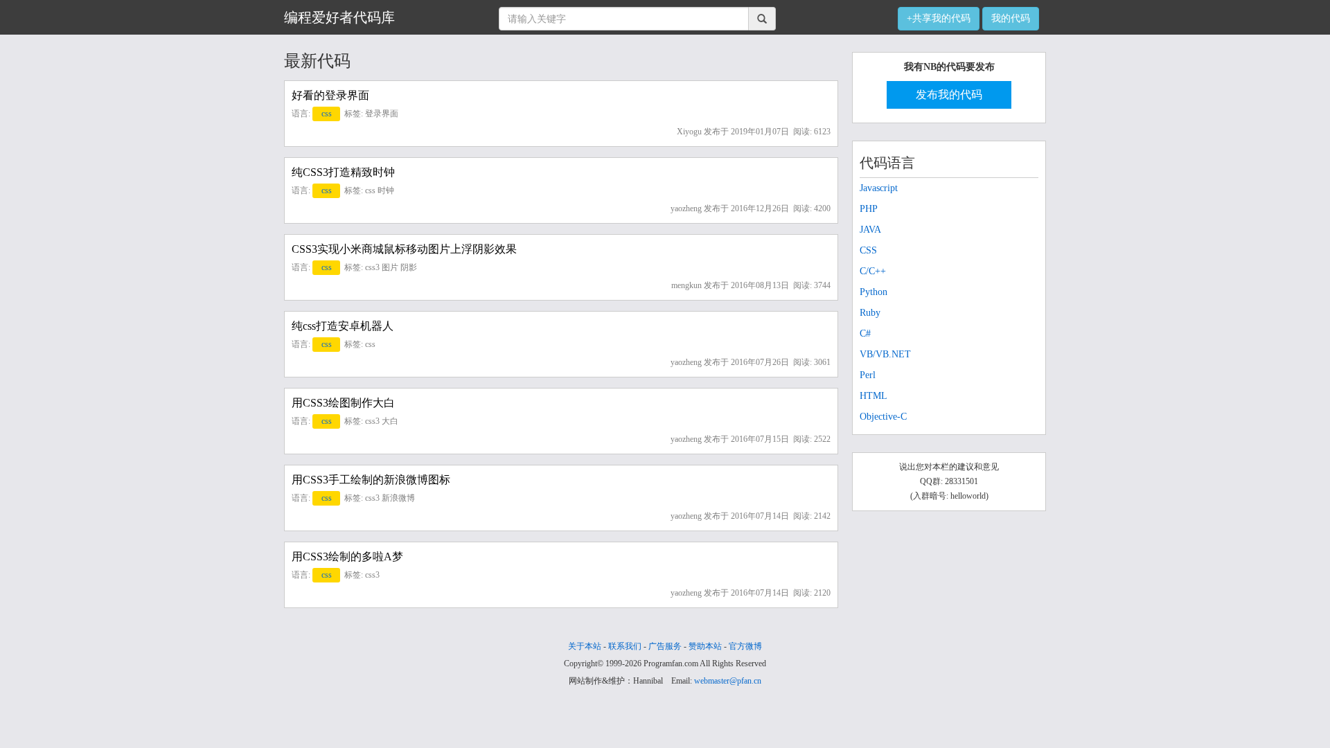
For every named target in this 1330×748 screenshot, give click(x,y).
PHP (869, 209)
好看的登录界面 (330, 95)
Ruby (870, 313)
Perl (868, 375)
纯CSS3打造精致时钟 (343, 172)
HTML (873, 396)
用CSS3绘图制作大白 (343, 403)
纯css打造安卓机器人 (342, 326)
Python (873, 292)
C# (865, 333)
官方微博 (745, 646)
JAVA (870, 229)
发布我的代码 (949, 94)
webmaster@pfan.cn (727, 681)
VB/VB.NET (885, 354)
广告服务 (665, 646)
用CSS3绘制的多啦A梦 (347, 556)
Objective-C (883, 416)
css (326, 113)
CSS (868, 250)
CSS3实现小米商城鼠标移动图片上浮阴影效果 (404, 249)
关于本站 (584, 646)
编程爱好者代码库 (339, 17)
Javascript (879, 188)
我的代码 (1010, 18)
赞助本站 (705, 646)
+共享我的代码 (938, 18)
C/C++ (873, 271)
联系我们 (624, 646)
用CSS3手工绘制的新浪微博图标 (371, 480)
